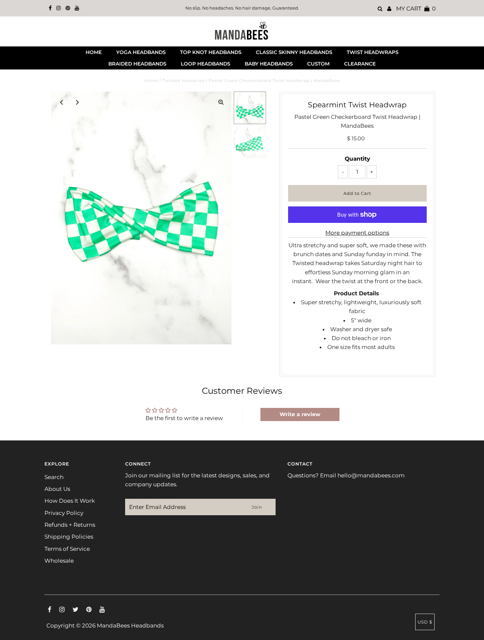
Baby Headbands (269, 64)
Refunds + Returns (69, 524)
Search (54, 477)
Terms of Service (67, 549)
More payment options (357, 232)
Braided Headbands (137, 64)
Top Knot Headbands (210, 52)
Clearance (360, 64)
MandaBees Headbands (130, 625)
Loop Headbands (205, 64)
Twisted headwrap (183, 80)
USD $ (424, 622)
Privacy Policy (63, 513)
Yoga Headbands (141, 52)
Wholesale (59, 560)
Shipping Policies (68, 536)
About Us (57, 489)
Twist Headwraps (372, 52)
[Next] (77, 102)
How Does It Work (69, 500)
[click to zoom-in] (221, 102)
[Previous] (61, 102)
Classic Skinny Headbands (294, 52)
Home (94, 52)
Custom (318, 64)
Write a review (300, 414)
